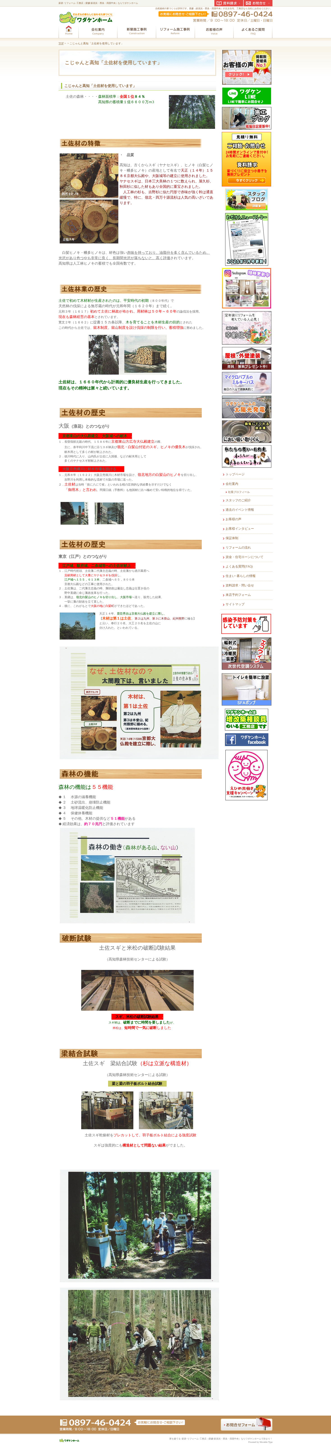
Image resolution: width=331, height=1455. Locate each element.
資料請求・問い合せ (240, 585)
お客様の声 (233, 519)
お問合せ (258, 3)
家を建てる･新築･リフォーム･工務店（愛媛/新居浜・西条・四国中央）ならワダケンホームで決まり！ (220, 1438)
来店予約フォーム (238, 595)
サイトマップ (235, 604)
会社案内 (232, 484)
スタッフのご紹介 (238, 500)
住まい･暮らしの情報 (241, 576)
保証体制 (232, 538)
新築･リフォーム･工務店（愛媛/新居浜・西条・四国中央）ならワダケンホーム (98, 3)
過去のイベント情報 (240, 509)
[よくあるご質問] (253, 31)
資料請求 (228, 3)
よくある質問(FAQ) (239, 566)
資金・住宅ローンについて (244, 557)
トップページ (235, 474)
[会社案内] (98, 31)
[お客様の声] (214, 31)
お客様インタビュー (240, 528)
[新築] (137, 31)
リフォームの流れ (238, 547)
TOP (61, 43)
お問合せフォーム (246, 1424)
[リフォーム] (175, 31)
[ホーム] (68, 31)
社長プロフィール (239, 492)
